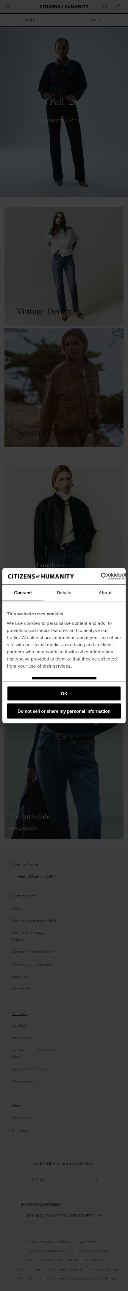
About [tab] (105, 592)
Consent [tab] (23, 592)
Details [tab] (64, 592)
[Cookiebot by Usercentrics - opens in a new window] (101, 576)
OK (64, 693)
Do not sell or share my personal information (64, 710)
